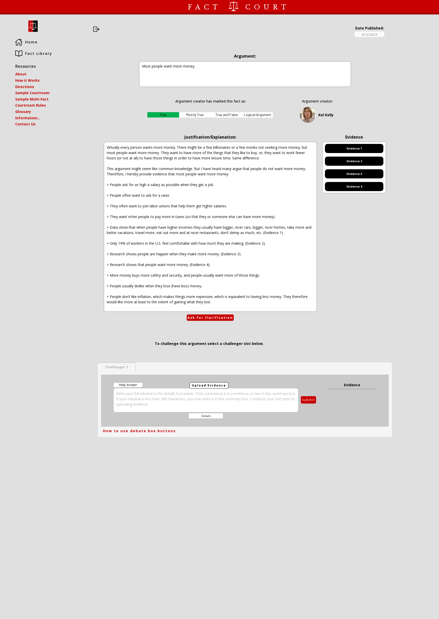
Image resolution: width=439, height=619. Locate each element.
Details (206, 416)
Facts (36, 6)
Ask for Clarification (210, 317)
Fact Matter (13, 6)
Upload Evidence (209, 385)
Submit (308, 400)
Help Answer (128, 385)
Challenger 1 (117, 367)
